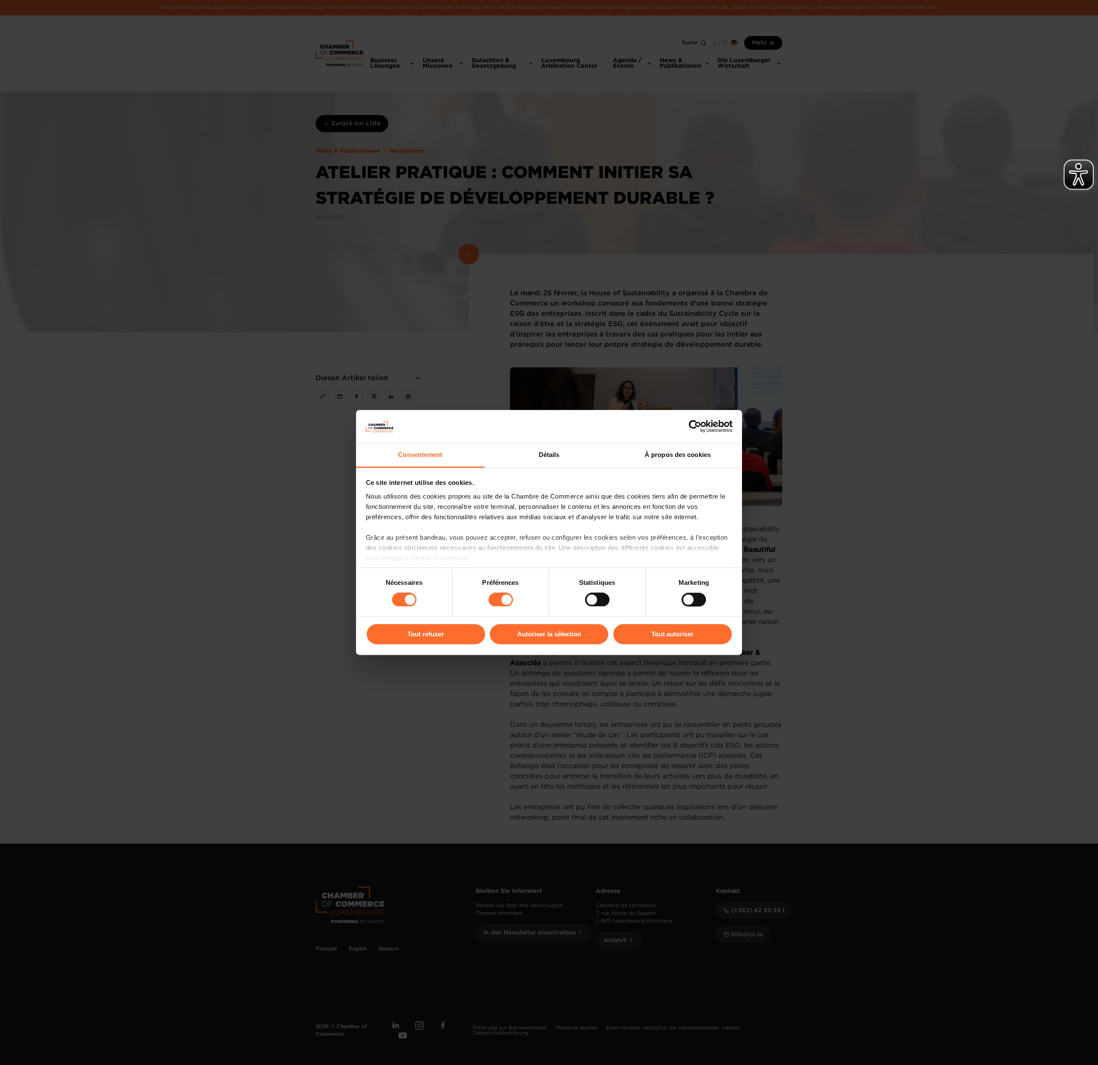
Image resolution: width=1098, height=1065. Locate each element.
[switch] (501, 600)
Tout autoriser (673, 634)
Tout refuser (425, 634)
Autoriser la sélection (549, 634)
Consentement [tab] (420, 454)
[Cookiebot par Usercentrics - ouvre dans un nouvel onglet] (695, 426)
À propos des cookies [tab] (678, 454)
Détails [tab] (549, 454)
